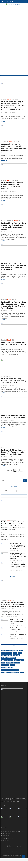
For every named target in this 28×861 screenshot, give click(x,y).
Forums (17, 851)
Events (9, 99)
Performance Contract (6, 667)
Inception (17, 662)
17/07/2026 (4, 112)
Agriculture (4, 600)
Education (3, 99)
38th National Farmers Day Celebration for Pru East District (17, 621)
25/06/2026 (4, 310)
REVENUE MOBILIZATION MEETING (10, 670)
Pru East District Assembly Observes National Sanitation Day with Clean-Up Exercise (13, 381)
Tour (21, 672)
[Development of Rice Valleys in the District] (4, 636)
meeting (12, 665)
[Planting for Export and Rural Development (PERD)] (4, 629)
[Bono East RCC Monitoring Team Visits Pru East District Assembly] (14, 330)
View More (5, 121)
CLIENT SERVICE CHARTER (8, 657)
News (12, 99)
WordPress (7, 855)
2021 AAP (4, 653)
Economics (4, 299)
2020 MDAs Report (13, 650)
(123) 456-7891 (6, 836)
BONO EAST (16, 655)
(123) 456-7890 (6, 833)
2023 (15, 653)
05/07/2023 (4, 608)
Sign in (12, 851)
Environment (4, 141)
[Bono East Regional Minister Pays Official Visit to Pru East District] (14, 403)
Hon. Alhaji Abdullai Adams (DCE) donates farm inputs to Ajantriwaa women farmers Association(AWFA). (13, 604)
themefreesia (6, 840)
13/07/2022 (13, 631)
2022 (10, 653)
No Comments (13, 112)
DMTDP (21, 660)
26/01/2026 (4, 385)
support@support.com (8, 838)
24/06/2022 (13, 638)
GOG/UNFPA (9, 662)
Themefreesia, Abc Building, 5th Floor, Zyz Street (14, 831)
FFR (3, 662)
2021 (21, 650)
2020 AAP (4, 650)
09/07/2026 (4, 231)
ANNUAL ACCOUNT (6, 655)
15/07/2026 (4, 152)
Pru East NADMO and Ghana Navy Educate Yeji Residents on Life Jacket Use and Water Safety (14, 452)
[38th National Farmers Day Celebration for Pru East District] (4, 621)
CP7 (16, 660)
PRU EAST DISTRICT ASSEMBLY (9, 854)
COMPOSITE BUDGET (7, 660)
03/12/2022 (13, 625)
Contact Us (24, 851)
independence (5, 665)
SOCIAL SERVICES (13, 672)
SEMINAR (4, 672)
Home (8, 851)
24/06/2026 (4, 347)
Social (16, 99)
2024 (20, 653)
